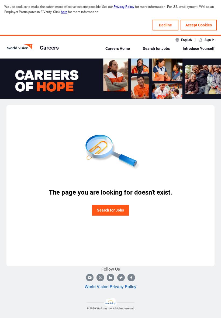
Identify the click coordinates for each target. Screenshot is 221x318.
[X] (100, 277)
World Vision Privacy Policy (110, 286)
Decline (165, 25)
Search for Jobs (156, 48)
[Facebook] (131, 277)
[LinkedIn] (110, 277)
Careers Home (117, 48)
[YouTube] (90, 277)
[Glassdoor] (121, 277)
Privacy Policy (124, 7)
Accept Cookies (198, 25)
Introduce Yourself (199, 48)
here (64, 12)
